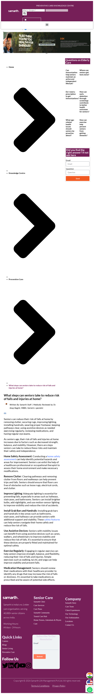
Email (68, 160)
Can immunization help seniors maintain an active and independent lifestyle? (71, 77)
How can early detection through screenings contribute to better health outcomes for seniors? (84, 102)
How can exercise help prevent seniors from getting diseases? (83, 127)
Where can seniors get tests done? (84, 72)
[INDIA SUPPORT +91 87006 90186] (89, 675)
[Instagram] (28, 665)
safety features (52, 519)
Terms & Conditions (40, 685)
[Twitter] (5, 665)
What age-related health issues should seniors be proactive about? (70, 127)
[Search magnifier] (24, 13)
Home (11, 67)
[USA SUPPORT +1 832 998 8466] (89, 683)
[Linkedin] (11, 665)
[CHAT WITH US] (89, 690)
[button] (47, 25)
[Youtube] (23, 665)
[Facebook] (17, 665)
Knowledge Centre (17, 173)
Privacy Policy (58, 685)
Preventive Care (16, 279)
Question (70, 169)
